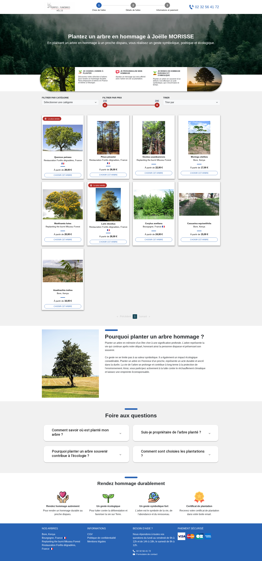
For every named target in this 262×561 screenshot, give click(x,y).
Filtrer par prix (112, 97)
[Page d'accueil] (59, 7)
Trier (166, 97)
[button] (86, 433)
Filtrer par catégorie (55, 97)
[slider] (104, 105)
